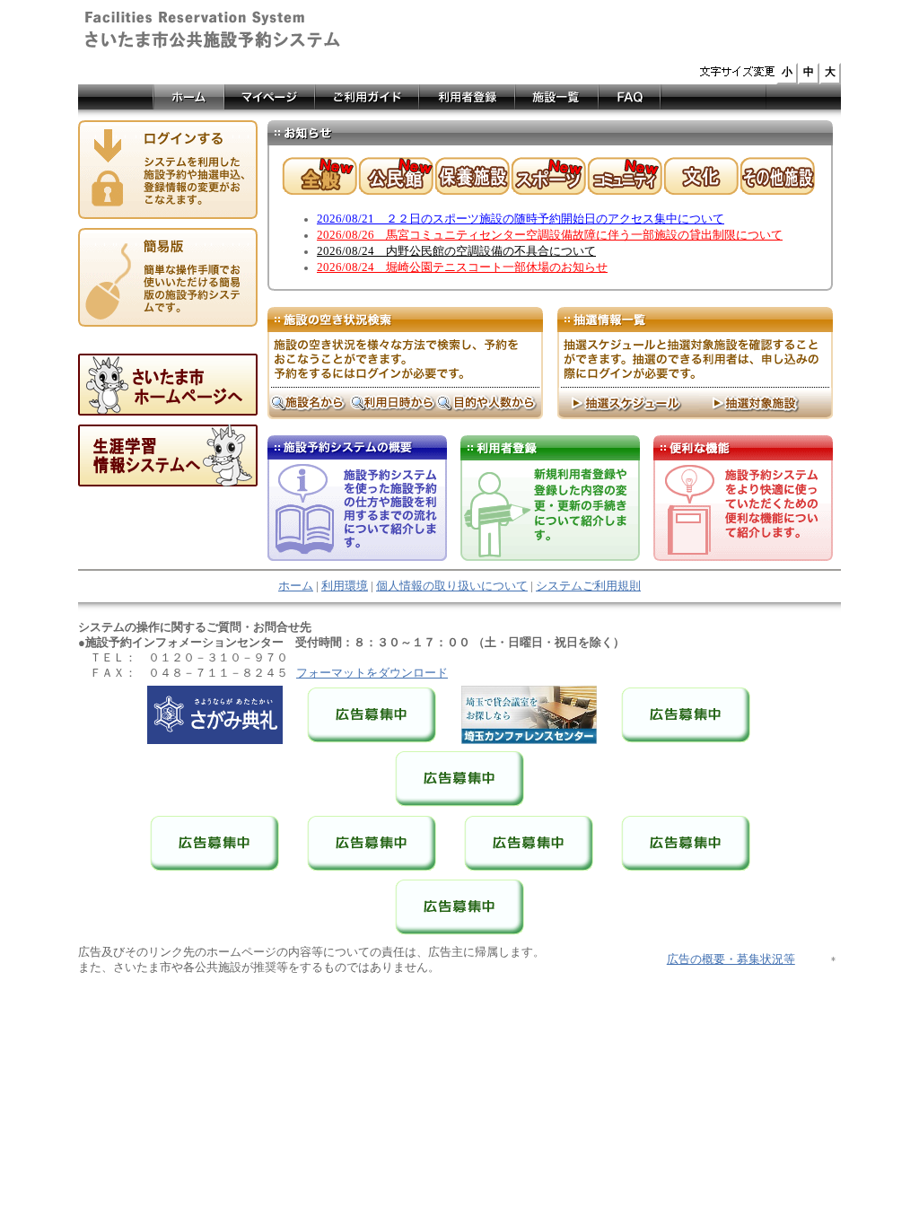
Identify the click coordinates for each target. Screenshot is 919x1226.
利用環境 (344, 586)
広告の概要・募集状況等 (731, 959)
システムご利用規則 (588, 586)
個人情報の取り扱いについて (452, 586)
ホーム (295, 586)
